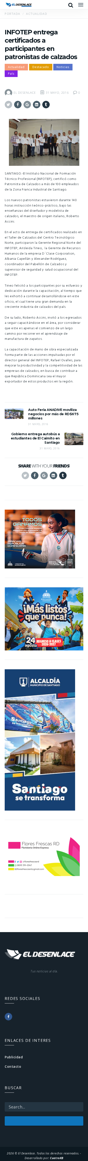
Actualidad (16, 67)
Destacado (40, 67)
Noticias (63, 67)
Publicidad (14, 1057)
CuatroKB (56, 1158)
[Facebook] (8, 1016)
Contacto (13, 1066)
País (11, 74)
